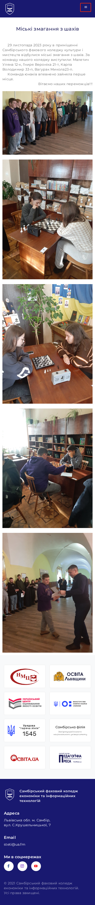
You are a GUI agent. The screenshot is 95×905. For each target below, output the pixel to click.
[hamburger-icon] (85, 7)
